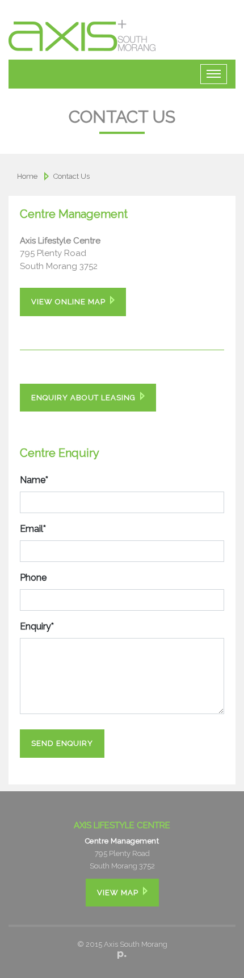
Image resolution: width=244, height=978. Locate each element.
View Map (117, 892)
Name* (34, 480)
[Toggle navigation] (213, 74)
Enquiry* (37, 626)
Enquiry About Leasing (83, 397)
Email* (33, 528)
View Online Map (68, 301)
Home (27, 176)
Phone (33, 577)
